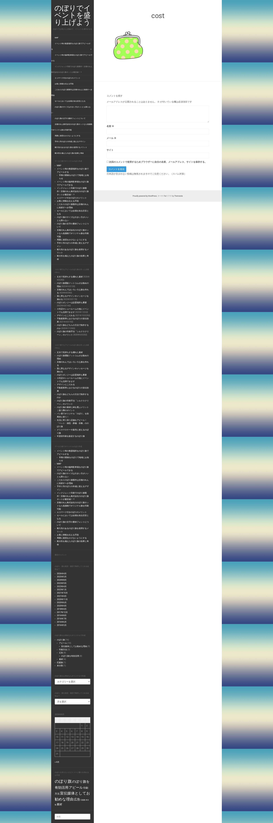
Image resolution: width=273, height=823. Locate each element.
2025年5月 (62, 577)
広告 (61, 653)
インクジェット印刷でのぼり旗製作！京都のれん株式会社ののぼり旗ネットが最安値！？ (73, 191)
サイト (110, 150)
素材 (61, 659)
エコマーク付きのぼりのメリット (67, 78)
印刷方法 (63, 649)
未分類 (60, 665)
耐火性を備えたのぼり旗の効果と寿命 (69, 153)
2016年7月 (62, 618)
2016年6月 (62, 622)
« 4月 (57, 762)
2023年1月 (62, 589)
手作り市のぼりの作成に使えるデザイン (70, 142)
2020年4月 (62, 606)
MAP (56, 38)
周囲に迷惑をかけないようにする (67, 136)
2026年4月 (62, 573)
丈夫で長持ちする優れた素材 (70, 277)
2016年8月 (62, 615)
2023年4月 (62, 586)
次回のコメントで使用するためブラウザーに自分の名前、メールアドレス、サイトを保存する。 (158, 162)
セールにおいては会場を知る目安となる (70, 101)
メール (111, 138)
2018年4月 (62, 609)
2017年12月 (62, 612)
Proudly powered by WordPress (145, 196)
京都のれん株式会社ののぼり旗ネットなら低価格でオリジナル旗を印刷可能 (73, 233)
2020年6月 (62, 602)
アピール (63, 643)
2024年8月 (62, 580)
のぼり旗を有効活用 (70, 656)
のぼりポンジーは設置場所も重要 (72, 302)
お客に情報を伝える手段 (64, 84)
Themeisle (178, 196)
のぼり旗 (61, 640)
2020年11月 (62, 599)
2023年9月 (62, 583)
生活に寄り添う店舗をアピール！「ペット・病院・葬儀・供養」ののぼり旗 (73, 423)
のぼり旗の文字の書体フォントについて (70, 118)
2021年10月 (62, 593)
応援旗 (60, 662)
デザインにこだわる (66, 315)
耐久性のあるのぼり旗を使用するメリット (71, 147)
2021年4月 (62, 596)
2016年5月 (62, 625)
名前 (110, 126)
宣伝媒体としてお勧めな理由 (74, 646)
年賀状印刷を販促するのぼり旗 (71, 436)
